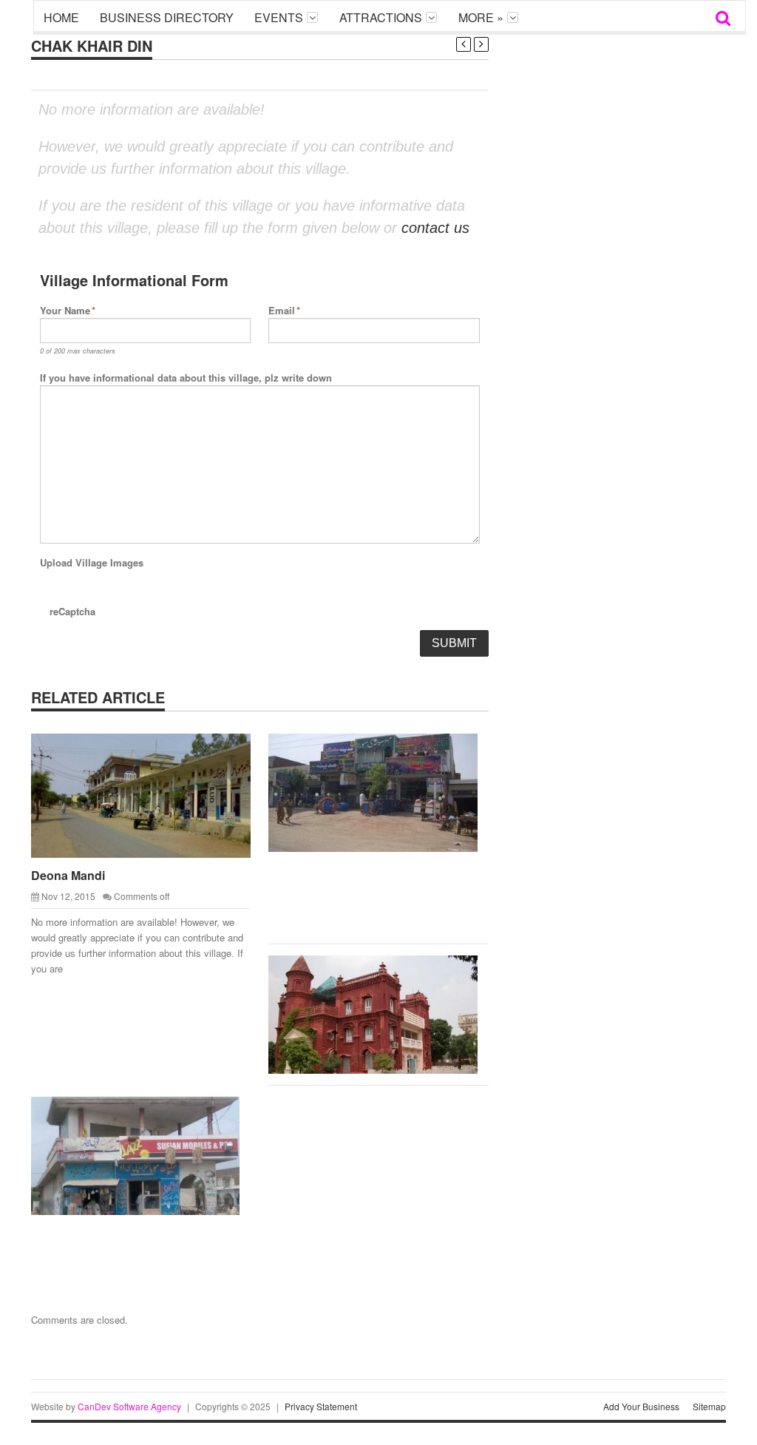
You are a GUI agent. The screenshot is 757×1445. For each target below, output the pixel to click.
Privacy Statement (321, 1406)
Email (284, 310)
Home (61, 17)
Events (278, 17)
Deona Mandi (68, 875)
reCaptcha (72, 611)
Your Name (67, 310)
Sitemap (709, 1406)
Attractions (380, 17)
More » (480, 17)
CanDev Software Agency (129, 1406)
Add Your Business (641, 1406)
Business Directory (167, 17)
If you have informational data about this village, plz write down (186, 377)
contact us (435, 228)
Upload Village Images (91, 562)
